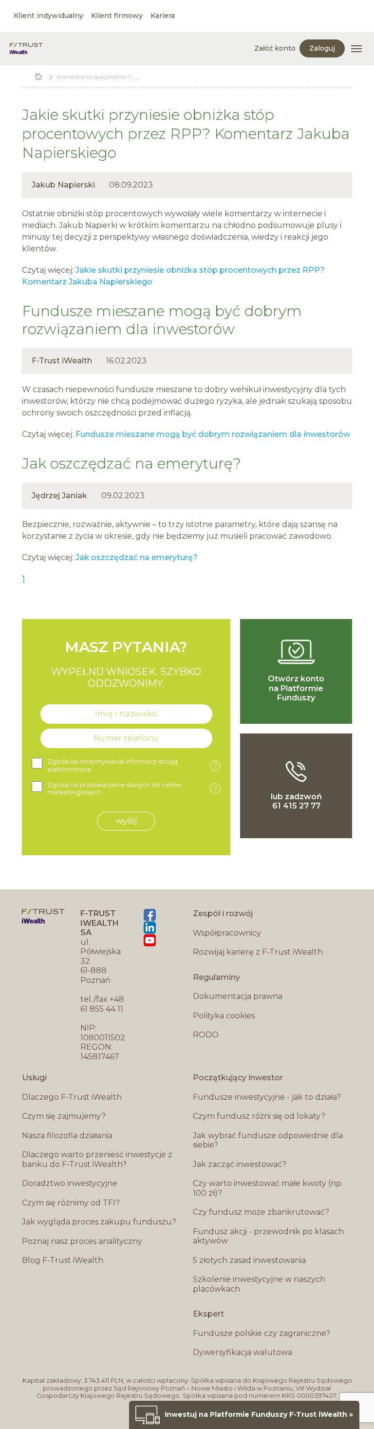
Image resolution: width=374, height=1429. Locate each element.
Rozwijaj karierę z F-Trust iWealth (258, 952)
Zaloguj (322, 48)
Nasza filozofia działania (67, 1135)
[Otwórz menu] (356, 49)
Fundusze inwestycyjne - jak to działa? (267, 1097)
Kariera (162, 15)
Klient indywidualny (48, 15)
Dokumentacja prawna (237, 996)
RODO (206, 1034)
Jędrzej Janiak (59, 495)
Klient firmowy (117, 15)
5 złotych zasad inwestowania (249, 1260)
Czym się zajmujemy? (64, 1116)
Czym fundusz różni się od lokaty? (259, 1116)
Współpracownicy (227, 933)
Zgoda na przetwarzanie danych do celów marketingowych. (132, 788)
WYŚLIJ (126, 821)
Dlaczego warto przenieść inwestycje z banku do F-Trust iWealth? (97, 1159)
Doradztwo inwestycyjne (69, 1183)
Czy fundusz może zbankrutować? (261, 1212)
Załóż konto (275, 48)
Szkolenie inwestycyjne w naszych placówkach (259, 1284)
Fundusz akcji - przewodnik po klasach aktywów (268, 1236)
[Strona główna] (26, 48)
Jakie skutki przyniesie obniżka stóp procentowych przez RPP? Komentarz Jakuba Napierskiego (186, 134)
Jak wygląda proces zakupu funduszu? (99, 1221)
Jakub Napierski (63, 184)
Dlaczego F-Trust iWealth (72, 1097)
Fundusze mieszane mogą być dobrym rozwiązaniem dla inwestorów (162, 320)
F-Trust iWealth (62, 360)
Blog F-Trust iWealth (62, 1260)
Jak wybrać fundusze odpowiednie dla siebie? (268, 1140)
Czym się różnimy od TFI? (71, 1202)
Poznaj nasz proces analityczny (82, 1241)
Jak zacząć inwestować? (239, 1164)
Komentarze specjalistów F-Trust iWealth (114, 76)
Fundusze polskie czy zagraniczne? (261, 1333)
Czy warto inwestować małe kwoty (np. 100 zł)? (268, 1188)
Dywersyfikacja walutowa (242, 1352)
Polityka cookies (224, 1015)
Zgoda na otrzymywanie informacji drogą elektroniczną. (132, 765)
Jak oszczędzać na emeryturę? (131, 463)
